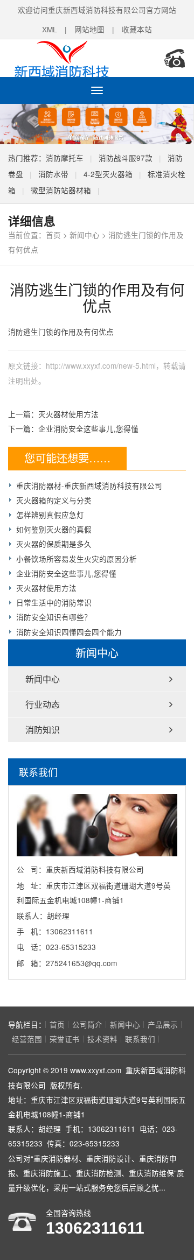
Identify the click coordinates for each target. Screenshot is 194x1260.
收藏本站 (137, 29)
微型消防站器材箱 (61, 190)
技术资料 (102, 1038)
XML (49, 29)
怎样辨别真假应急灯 (50, 514)
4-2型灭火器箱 (108, 173)
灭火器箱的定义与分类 (54, 500)
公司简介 (87, 1024)
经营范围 (27, 1038)
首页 (53, 234)
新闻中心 (85, 234)
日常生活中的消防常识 (54, 602)
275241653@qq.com (81, 963)
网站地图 (89, 29)
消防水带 (53, 173)
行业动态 (42, 704)
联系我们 (140, 1038)
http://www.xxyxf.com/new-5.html (101, 365)
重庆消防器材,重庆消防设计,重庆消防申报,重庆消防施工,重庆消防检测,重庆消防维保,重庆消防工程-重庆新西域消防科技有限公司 (78, 58)
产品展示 (163, 1024)
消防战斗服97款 (126, 157)
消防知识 (42, 729)
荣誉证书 (65, 1038)
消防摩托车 (65, 157)
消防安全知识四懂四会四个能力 (69, 632)
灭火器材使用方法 (68, 414)
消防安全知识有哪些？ (54, 616)
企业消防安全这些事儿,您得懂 (88, 428)
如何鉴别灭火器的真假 (54, 529)
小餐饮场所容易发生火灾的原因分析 (76, 558)
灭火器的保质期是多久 (54, 543)
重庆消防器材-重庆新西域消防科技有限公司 (89, 485)
